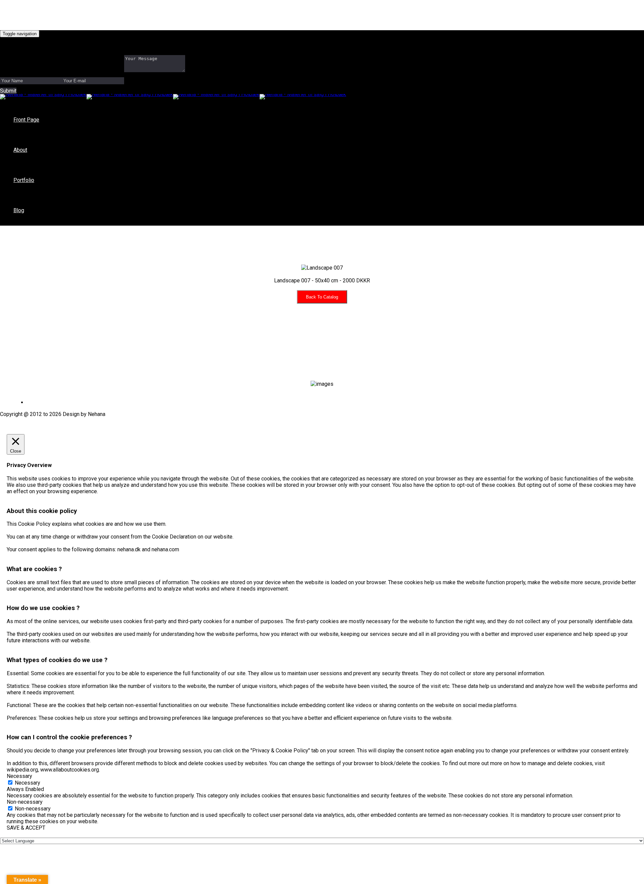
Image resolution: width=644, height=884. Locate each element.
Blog (18, 210)
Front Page (26, 120)
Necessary (27, 783)
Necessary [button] (19, 776)
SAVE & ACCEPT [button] (26, 828)
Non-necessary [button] (25, 802)
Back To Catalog (322, 296)
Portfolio (23, 180)
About (20, 150)
